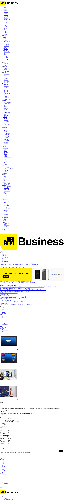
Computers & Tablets (4, 254)
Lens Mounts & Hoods (42, 290)
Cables (20, 264)
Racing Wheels (50, 286)
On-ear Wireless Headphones (12, 287)
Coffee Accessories (26, 301)
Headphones (1, 287)
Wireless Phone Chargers (7, 267)
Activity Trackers (3, 296)
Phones (18, 267)
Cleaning (1, 300)
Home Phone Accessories (21, 267)
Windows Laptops (37, 263)
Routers (15, 284)
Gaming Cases (34, 286)
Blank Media (24, 283)
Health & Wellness (4, 259)
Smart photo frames (5, 292)
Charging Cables (29, 296)
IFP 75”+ (29, 281)
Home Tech (1, 292)
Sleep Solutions (26, 297)
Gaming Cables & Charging (30, 286)
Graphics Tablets (18, 263)
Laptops (31, 263)
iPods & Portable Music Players (13, 288)
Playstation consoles (5, 285)
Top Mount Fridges (13, 304)
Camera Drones (7, 291)
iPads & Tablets (2, 263)
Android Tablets (11, 263)
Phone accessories (2, 295)
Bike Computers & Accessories (16, 296)
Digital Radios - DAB (29, 288)
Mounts (45, 290)
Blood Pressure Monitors (8, 297)
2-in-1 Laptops (43, 263)
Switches (20, 284)
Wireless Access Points (11, 284)
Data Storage (1, 283)
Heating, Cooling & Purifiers (5, 261)
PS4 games (15, 285)
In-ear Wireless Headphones (6, 287)
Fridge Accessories (31, 304)
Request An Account (2, 328)
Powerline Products (31, 284)
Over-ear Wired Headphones (35, 287)
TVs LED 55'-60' (15, 282)
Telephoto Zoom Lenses (29, 290)
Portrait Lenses (8, 290)
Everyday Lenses (5, 290)
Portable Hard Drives (5, 283)
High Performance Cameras (20, 289)
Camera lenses (1, 290)
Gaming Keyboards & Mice (7, 286)
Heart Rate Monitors (11, 296)
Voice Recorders (3, 288)
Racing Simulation (46, 286)
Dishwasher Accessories (11, 305)
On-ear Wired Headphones (29, 287)
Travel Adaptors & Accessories (35, 264)
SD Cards (19, 283)
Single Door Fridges (4, 304)
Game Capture (25, 286)
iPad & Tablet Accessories (27, 263)
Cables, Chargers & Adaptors (16, 264)
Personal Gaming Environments (55, 286)
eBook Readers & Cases (22, 263)
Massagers (17, 297)
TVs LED (1, 282)
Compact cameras (2, 289)
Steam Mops (3, 300)
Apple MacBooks (34, 263)
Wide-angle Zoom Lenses (35, 290)
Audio (1, 288)
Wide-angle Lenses (15, 290)
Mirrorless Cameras (35, 289)
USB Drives (21, 283)
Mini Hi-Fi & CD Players (7, 288)
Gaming (2, 256)
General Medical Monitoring (21, 297)
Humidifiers (4, 303)
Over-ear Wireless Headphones (18, 287)
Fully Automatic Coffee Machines (20, 301)
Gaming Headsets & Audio (13, 286)
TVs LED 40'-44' (8, 282)
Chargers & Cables (2, 267)
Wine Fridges (27, 304)
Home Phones (15, 267)
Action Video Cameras (26, 291)
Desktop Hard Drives (13, 283)
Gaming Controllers (18, 286)
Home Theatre (29, 282)
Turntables (21, 288)
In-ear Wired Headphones (24, 287)
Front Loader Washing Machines (7, 298)
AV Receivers (18, 288)
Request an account (2, 459)
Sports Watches (7, 296)
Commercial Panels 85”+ (17, 281)
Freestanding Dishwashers (5, 305)
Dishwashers (1, 305)
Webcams (5, 264)
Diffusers (7, 303)
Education (3, 252)
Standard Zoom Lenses (19, 290)
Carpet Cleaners (6, 300)
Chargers (27, 264)
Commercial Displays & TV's (5, 255)
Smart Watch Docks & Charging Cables (23, 296)
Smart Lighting (9, 293)
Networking (1, 284)
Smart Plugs (6, 293)
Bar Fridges (25, 304)
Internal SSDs (16, 283)
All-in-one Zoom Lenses (24, 290)
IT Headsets (7, 264)
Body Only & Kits (31, 289)
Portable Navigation (6, 294)
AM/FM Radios (25, 288)
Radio (23, 288)
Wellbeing (1, 297)
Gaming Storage (37, 286)
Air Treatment (1, 303)
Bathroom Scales (4, 297)
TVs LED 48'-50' (12, 282)
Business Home (3, 329)
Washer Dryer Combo (20, 298)
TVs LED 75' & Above (23, 282)
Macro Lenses (11, 290)
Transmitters (9, 295)
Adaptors (25, 264)
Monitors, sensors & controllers (14, 293)
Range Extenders (27, 284)
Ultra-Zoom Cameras (14, 289)
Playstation (1, 285)
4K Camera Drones (4, 291)
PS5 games (13, 285)
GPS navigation (2, 294)
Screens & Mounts (33, 282)
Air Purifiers (9, 303)
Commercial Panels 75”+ (12, 281)
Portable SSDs (9, 283)
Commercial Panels (2, 281)
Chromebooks (40, 263)
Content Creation (15, 291)
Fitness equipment (37, 296)
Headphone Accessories (41, 287)
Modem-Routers (7, 284)
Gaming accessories (2, 286)
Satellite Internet (17, 284)
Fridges (1, 304)
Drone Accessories (11, 291)
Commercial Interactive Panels (23, 281)
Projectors (27, 282)
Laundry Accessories (24, 298)
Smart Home (3, 258)
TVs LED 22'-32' (4, 282)
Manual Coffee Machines (14, 301)
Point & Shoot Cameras (9, 289)
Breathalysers (12, 297)
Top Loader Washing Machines (14, 298)
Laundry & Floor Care (4, 260)
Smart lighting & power (2, 293)
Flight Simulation (22, 286)
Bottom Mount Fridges (8, 304)
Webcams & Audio (2, 264)
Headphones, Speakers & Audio (5, 257)
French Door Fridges (17, 304)
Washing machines (2, 298)
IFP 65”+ (27, 281)
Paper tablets (14, 263)
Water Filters (5, 301)
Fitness (1, 296)
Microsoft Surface (8, 263)
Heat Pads (15, 297)
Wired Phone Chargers (12, 267)
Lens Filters (39, 290)
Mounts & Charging (6, 295)
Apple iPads (5, 263)
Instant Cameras (5, 289)
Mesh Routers (4, 284)
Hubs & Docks (22, 264)
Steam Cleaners (9, 300)
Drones (1, 291)
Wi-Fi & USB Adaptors (23, 284)
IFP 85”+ (31, 281)
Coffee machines (2, 301)
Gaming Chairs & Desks (41, 286)
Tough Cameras (24, 289)
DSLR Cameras (27, 289)
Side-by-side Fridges (21, 304)
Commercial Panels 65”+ (7, 281)
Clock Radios (33, 288)
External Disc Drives (30, 264)
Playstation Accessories (9, 285)
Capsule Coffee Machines (9, 301)
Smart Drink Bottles (33, 296)
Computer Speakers (11, 264)
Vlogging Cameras (19, 291)
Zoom (17, 349)
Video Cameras (22, 291)
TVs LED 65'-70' (19, 282)
